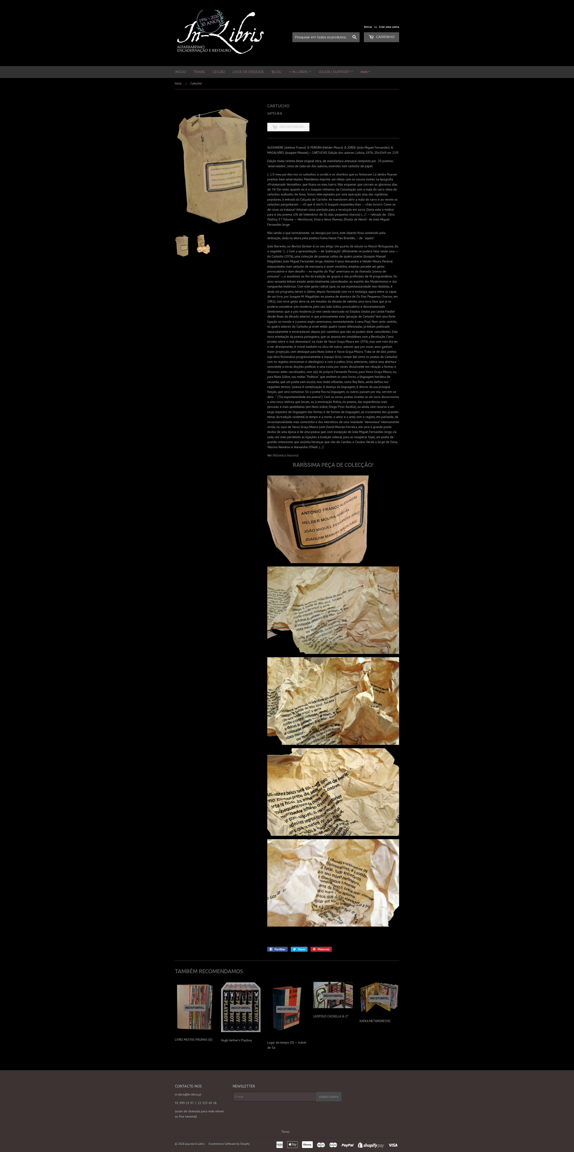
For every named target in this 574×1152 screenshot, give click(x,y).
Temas (199, 72)
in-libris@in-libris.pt (188, 1094)
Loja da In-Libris (194, 1144)
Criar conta (329, 1096)
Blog (276, 72)
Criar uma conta (389, 26)
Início (180, 72)
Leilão (219, 72)
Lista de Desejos (248, 72)
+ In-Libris (299, 72)
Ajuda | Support (334, 72)
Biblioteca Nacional (286, 455)
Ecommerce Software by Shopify (229, 1144)
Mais (364, 72)
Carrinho (385, 37)
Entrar (368, 26)
